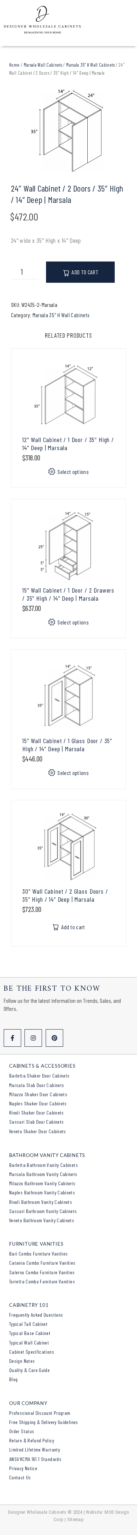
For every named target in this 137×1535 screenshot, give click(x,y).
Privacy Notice (23, 1468)
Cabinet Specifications (31, 1352)
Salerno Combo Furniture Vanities (42, 1272)
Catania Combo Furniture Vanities (42, 1263)
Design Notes (22, 1361)
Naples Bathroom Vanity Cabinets (42, 1192)
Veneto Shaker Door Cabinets (37, 1131)
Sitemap (75, 1519)
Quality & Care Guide (29, 1370)
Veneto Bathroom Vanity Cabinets (41, 1220)
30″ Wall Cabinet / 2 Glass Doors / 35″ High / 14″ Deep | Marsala (65, 895)
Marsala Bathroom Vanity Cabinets (43, 1174)
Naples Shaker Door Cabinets (38, 1103)
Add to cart (85, 271)
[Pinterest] (54, 1038)
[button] (68, 927)
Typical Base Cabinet (29, 1333)
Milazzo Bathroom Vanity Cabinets (42, 1183)
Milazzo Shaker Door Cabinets (38, 1094)
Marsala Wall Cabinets (43, 65)
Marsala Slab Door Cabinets (36, 1085)
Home (14, 65)
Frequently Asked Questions (36, 1315)
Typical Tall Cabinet (28, 1324)
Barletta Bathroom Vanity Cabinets (43, 1165)
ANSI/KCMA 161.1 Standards (35, 1459)
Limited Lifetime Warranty (34, 1449)
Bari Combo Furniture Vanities (38, 1253)
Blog (13, 1379)
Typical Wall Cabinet (29, 1342)
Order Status (21, 1431)
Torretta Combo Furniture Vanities (42, 1281)
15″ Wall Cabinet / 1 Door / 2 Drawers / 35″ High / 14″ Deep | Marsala (68, 594)
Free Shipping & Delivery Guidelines (43, 1422)
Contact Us (20, 1477)
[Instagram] (33, 1038)
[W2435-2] (68, 130)
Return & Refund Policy (31, 1440)
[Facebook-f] (12, 1038)
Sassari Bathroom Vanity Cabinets (43, 1211)
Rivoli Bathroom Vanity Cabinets (40, 1202)
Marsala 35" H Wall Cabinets (90, 65)
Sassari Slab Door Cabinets (36, 1122)
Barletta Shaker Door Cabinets (39, 1075)
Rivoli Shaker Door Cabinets (36, 1112)
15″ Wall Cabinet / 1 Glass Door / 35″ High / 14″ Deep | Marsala (67, 745)
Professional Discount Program (39, 1413)
